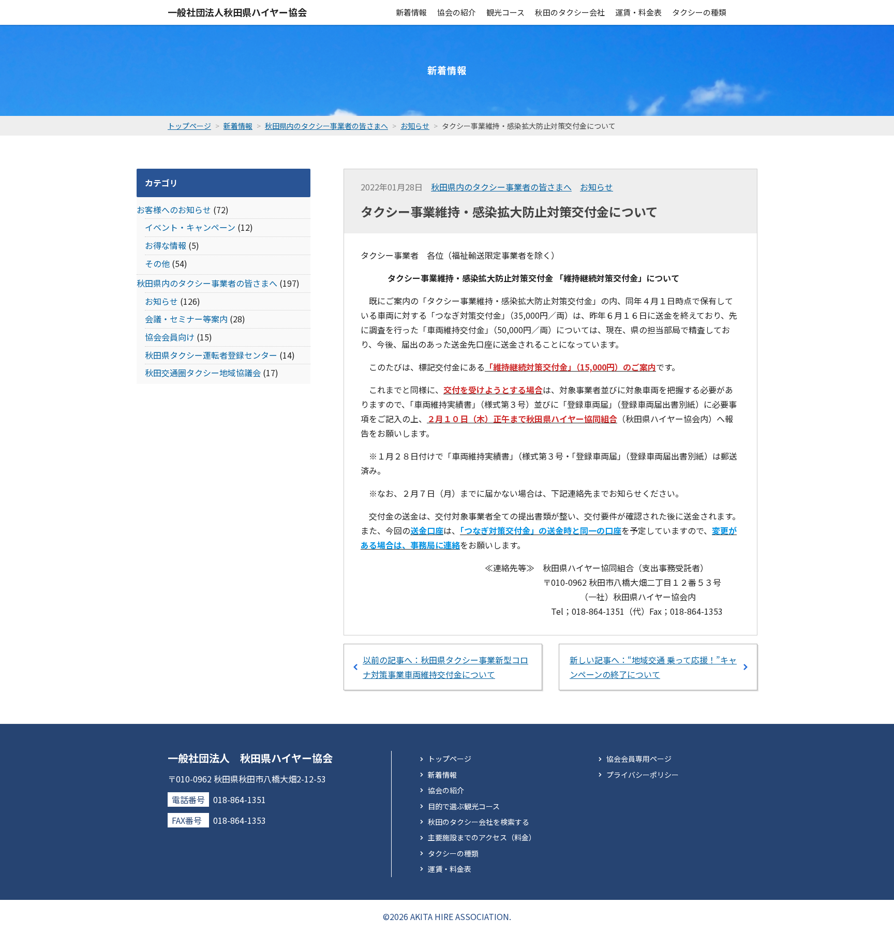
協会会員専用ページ (639, 758)
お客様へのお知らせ (174, 209)
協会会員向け (170, 337)
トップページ (449, 758)
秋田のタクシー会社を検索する (478, 822)
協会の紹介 (456, 12)
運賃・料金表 (638, 12)
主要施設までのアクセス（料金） (482, 837)
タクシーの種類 (699, 12)
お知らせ (596, 187)
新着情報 (411, 12)
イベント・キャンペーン (190, 227)
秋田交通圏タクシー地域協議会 (203, 372)
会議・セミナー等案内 (186, 319)
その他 (157, 263)
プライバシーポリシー (642, 774)
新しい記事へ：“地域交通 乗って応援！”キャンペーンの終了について (653, 667)
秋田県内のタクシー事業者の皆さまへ (501, 187)
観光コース (505, 12)
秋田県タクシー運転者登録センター (211, 355)
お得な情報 (165, 245)
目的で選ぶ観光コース (464, 806)
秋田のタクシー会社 (570, 12)
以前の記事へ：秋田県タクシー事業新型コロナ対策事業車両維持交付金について (445, 667)
